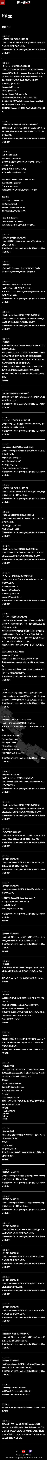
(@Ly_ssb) (8, 1145)
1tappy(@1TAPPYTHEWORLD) (16, 901)
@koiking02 (13, 529)
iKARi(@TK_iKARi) (24, 241)
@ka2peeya (16, 271)
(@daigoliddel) (8, 812)
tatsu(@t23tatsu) (32, 1256)
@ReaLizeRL (14, 589)
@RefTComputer (9, 623)
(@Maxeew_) (36, 423)
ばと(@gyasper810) (33, 1310)
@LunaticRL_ (15, 596)
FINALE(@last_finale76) (13, 753)
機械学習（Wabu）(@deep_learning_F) (19, 898)
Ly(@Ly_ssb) (39, 1337)
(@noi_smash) (28, 1042)
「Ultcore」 (27, 1134)
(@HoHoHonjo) (37, 862)
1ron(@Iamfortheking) (35, 1202)
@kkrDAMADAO (15, 200)
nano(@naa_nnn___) (12, 738)
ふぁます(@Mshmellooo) (35, 1175)
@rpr (13, 644)
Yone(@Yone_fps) (11, 735)
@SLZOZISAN (14, 525)
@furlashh (15, 83)
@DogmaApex (14, 457)
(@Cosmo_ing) (38, 491)
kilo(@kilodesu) (10, 745)
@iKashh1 (11, 90)
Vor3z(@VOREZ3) (32, 1283)
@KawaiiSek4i (14, 461)
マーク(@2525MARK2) (12, 749)
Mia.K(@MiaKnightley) (13, 908)
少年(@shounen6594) (25, 396)
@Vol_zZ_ (12, 464)
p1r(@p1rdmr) (9, 742)
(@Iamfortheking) (14, 1083)
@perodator (21, 468)
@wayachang (18, 207)
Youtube (5, 1113)
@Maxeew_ (15, 87)
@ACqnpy (12, 203)
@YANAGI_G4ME (15, 221)
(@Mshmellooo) (15, 1090)
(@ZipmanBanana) (16, 1086)
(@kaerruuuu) (8, 556)
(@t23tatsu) (14, 1097)
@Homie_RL (21, 94)
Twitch (5, 1116)
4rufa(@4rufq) (9, 905)
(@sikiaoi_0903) (34, 42)
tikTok (4, 1118)
